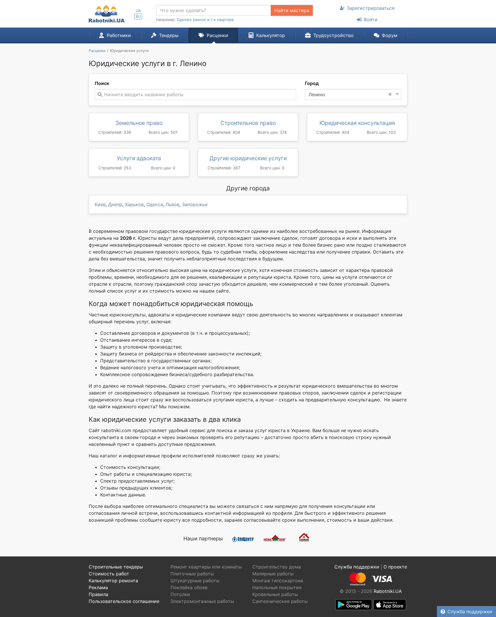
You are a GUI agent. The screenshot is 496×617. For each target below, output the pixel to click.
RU (138, 16)
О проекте (395, 567)
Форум (389, 35)
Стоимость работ (109, 574)
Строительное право (248, 122)
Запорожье (195, 204)
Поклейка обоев (189, 587)
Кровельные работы (275, 594)
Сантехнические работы (280, 601)
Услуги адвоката (139, 158)
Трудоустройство (333, 35)
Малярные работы (273, 574)
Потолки (180, 594)
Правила (98, 594)
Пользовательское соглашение (124, 601)
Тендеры (169, 35)
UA (138, 11)
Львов (172, 204)
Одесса (154, 204)
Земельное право (138, 122)
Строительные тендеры (116, 567)
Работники (119, 35)
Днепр (115, 204)
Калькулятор (270, 35)
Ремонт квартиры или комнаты (206, 567)
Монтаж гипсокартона (277, 580)
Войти (370, 19)
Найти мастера (291, 10)
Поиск (102, 83)
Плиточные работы (192, 574)
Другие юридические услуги (248, 158)
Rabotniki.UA (388, 591)
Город (312, 83)
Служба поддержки (469, 611)
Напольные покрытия (276, 587)
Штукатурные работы (195, 580)
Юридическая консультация (357, 122)
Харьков (134, 204)
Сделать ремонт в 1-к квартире (205, 20)
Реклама (98, 587)
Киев (100, 204)
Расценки (217, 35)
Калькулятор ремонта (113, 580)
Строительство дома (276, 567)
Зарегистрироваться (370, 8)
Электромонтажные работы (202, 601)
